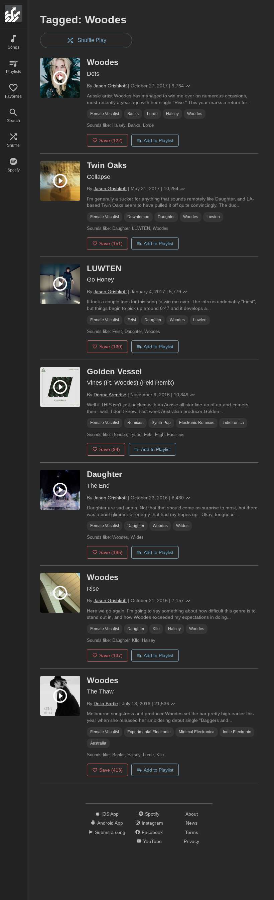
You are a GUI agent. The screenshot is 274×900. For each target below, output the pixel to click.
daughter (166, 216)
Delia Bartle (106, 703)
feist (131, 320)
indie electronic (237, 732)
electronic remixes (196, 422)
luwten (213, 216)
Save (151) (111, 243)
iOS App (110, 814)
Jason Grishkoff (110, 85)
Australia (98, 743)
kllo (156, 628)
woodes (194, 113)
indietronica (233, 422)
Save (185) (111, 552)
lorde (152, 113)
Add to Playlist (158, 140)
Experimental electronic (148, 732)
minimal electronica (197, 732)
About (191, 814)
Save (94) (109, 449)
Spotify (152, 814)
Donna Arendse (110, 394)
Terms (191, 832)
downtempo (138, 216)
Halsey (172, 113)
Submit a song (110, 832)
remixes (135, 422)
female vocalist (104, 113)
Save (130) (111, 346)
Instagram (152, 823)
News (191, 823)
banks (133, 113)
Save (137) (111, 655)
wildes (182, 525)
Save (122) (111, 140)
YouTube (152, 841)
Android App (110, 823)
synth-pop (161, 422)
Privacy (191, 841)
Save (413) (111, 770)
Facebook (152, 832)
